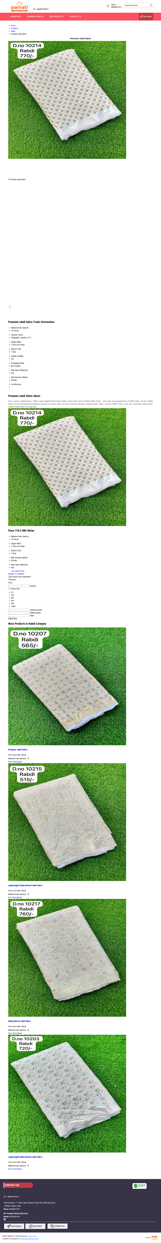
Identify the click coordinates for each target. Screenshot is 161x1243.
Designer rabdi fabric (17, 749)
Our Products (57, 16)
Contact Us (75, 16)
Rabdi (13, 31)
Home (13, 25)
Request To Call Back (16, 574)
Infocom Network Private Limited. (29, 1239)
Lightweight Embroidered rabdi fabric (25, 885)
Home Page (16, 16)
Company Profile (35, 16)
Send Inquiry (147, 16)
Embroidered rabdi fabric (19, 1021)
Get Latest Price (17, 571)
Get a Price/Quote (15, 762)
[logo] (19, 11)
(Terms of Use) (32, 1236)
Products (14, 28)
